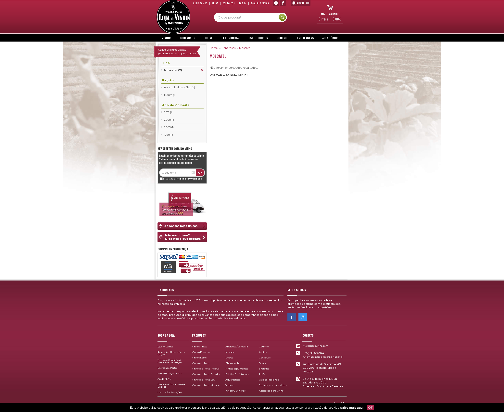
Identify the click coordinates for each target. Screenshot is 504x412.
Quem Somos (200, 3)
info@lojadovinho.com (315, 345)
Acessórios (330, 38)
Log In (242, 3)
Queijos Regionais (269, 379)
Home (214, 47)
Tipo (166, 63)
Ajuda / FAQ (164, 378)
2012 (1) (168, 112)
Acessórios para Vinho (271, 390)
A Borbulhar (232, 38)
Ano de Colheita (176, 105)
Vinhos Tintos (199, 346)
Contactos (229, 3)
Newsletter (303, 3)
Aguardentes (232, 379)
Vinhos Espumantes (236, 368)
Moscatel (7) (173, 70)
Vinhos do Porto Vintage (206, 385)
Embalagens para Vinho (272, 385)
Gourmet (282, 38)
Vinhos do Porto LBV (203, 379)
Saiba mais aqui (351, 407)
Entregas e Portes (167, 367)
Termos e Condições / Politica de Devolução (170, 361)
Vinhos (167, 38)
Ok (200, 172)
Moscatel (245, 47)
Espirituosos (258, 38)
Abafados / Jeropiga (236, 346)
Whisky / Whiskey (235, 390)
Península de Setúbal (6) (179, 87)
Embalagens (305, 38)
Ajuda (215, 3)
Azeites (263, 352)
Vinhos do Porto (201, 363)
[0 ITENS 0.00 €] (329, 7)
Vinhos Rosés (199, 357)
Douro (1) (169, 94)
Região (168, 80)
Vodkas (229, 385)
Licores (209, 38)
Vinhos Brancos (200, 352)
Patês (262, 374)
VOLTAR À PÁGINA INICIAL (229, 75)
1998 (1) (168, 134)
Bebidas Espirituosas (236, 374)
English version (260, 3)
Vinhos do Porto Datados (206, 374)
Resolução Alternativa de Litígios (171, 353)
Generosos (187, 38)
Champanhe (232, 363)
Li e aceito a (182, 179)
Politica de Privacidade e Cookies (171, 385)
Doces (262, 363)
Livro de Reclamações (170, 392)
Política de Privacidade (189, 179)
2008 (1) (169, 119)
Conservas (265, 357)
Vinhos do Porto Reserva (206, 368)
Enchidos (264, 368)
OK (370, 407)
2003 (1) (169, 127)
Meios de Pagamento (169, 373)
